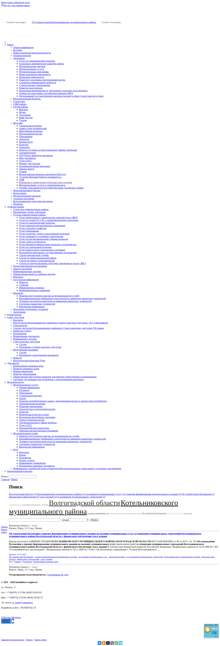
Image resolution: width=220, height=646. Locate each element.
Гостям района (20, 107)
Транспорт (24, 147)
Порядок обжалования (24, 374)
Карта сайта (4, 531)
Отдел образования (29, 231)
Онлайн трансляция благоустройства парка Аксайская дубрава (51, 188)
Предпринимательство (30, 134)
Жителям (17, 123)
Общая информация (23, 47)
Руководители (14, 314)
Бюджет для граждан (29, 163)
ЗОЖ (21, 179)
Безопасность (26, 142)
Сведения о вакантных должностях (37, 304)
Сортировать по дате (57, 574)
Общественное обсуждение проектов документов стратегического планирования (54, 376)
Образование (25, 136)
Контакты (18, 277)
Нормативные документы (26, 336)
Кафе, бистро (26, 117)
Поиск (14, 479)
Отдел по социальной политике (35, 247)
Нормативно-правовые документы (37, 466)
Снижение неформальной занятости (37, 82)
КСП (15, 449)
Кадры (22, 455)
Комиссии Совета (22, 331)
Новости (23, 282)
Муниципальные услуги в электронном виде (42, 185)
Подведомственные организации (30, 266)
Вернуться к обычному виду (15, 2)
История (17, 50)
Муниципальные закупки (32, 66)
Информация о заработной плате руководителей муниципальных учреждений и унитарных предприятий (67, 468)
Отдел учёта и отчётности (32, 242)
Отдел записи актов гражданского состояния (42, 250)
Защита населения (22, 269)
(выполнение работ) (15, 504)
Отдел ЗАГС (25, 161)
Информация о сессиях (25, 339)
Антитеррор (19, 312)
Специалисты (20, 325)
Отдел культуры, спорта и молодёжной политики (44, 233)
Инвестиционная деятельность (35, 74)
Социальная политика (30, 125)
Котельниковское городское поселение (33, 201)
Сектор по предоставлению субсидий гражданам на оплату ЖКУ (52, 263)
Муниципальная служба (25, 433)
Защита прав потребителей (33, 128)
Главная (5, 479)
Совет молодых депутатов (26, 341)
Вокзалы (23, 109)
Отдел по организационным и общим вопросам (43, 239)
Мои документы (27, 158)
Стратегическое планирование (34, 85)
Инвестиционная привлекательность (32, 53)
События (23, 285)
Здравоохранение (22, 55)
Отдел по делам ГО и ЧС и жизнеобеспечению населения (48, 220)
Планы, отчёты (27, 460)
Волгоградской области (21, 494)
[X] (108, 643)
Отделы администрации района (29, 215)
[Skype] (120, 643)
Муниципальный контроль (27, 98)
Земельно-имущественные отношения (38, 430)
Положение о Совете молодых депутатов (40, 347)
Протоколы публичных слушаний (30, 309)
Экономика (19, 58)
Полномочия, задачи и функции (29, 212)
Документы (13, 363)
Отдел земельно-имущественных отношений (42, 225)
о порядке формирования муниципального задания (151, 494)
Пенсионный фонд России (26, 190)
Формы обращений (23, 371)
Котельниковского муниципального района (59, 494)
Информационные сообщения (34, 290)
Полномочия (19, 333)
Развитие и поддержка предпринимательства (42, 80)
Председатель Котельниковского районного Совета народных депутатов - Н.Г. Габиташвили (60, 323)
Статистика (19, 101)
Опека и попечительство (31, 420)
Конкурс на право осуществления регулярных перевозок (48, 150)
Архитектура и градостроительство (37, 409)
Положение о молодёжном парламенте (39, 355)
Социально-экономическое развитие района (41, 63)
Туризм (23, 120)
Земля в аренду (27, 169)
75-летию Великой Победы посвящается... (40, 177)
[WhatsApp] (116, 643)
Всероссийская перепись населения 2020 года (42, 174)
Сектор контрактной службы (34, 255)
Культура (23, 144)
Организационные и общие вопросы (38, 422)
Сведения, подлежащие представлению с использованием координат (48, 379)
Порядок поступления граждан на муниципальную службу (49, 296)
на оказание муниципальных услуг (103, 494)
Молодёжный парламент (25, 349)
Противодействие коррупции (34, 428)
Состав (22, 344)
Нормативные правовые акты (28, 366)
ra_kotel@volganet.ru (22, 602)
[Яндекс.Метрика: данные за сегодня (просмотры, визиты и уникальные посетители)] (11, 617)
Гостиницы (25, 115)
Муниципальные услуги (31, 69)
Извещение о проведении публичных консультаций (45, 182)
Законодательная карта (12, 640)
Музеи (22, 112)
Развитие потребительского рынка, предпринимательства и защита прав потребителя (63, 401)
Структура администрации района (30, 209)
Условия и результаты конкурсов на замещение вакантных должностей (55, 301)
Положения (25, 457)
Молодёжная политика (31, 131)
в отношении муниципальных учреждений (80, 497)
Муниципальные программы (34, 71)
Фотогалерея (19, 193)
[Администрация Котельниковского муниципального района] (16, 36)
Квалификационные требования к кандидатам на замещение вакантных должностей (62, 298)
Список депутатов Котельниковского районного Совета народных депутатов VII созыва (58, 328)
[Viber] (112, 643)
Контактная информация (31, 306)
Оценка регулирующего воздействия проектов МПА (46, 93)
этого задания (47, 497)
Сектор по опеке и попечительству (37, 260)
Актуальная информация (26, 279)
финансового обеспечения (22, 497)
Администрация (15, 206)
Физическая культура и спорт (34, 414)
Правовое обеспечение (31, 406)
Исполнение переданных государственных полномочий (48, 252)
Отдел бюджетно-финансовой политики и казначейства (47, 244)
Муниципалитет (15, 382)
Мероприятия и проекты (31, 287)
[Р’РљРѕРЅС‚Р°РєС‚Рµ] (99, 643)
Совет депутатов (15, 317)
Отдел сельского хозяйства (32, 228)
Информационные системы (27, 271)
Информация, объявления (32, 463)
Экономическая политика (32, 403)
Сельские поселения (23, 198)
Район (10, 44)
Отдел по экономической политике (37, 61)
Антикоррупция (27, 152)
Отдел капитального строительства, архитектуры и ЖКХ (48, 217)
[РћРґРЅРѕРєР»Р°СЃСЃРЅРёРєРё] (104, 643)
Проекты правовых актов (26, 368)
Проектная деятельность (31, 77)
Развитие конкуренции (31, 88)
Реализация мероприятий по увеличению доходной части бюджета (53, 90)
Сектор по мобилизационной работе (37, 258)
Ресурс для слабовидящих (17, 5)
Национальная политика (19, 471)
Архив (22, 398)
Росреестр (24, 390)
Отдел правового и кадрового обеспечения (41, 236)
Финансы (18, 204)
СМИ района (19, 104)
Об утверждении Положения (196, 494)
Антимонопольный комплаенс (34, 166)
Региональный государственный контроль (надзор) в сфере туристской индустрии (61, 96)
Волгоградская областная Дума (29, 360)
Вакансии (18, 293)
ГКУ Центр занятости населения (36, 155)
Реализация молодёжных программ (37, 417)
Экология (24, 139)
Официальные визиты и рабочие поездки (34, 274)
